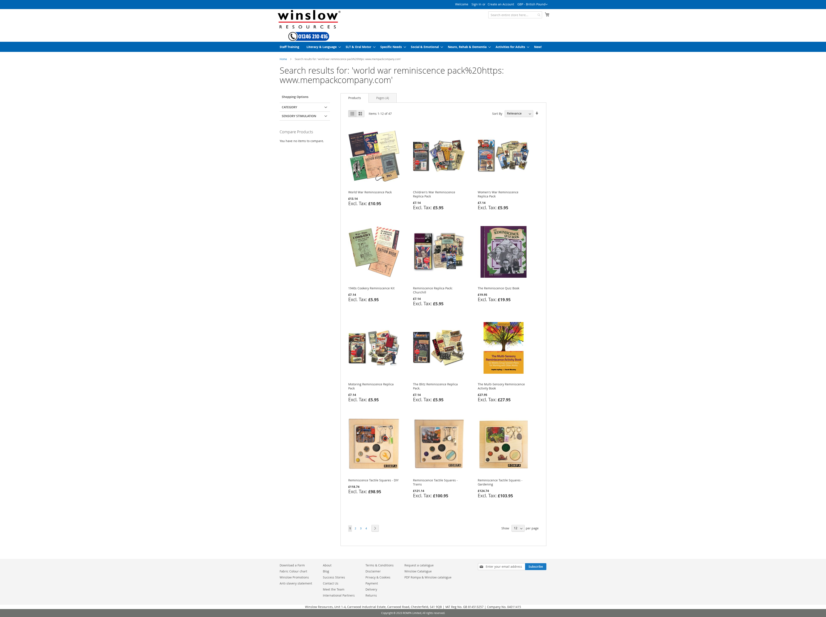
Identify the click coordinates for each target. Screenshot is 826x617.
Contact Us (330, 583)
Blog (326, 571)
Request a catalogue (419, 565)
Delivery (371, 589)
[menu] (413, 47)
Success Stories (334, 577)
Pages (382, 98)
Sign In (476, 4)
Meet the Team (333, 589)
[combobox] (515, 14)
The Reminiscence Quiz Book (498, 288)
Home (283, 59)
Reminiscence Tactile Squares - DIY (373, 480)
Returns (371, 595)
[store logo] (308, 19)
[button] (532, 4)
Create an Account (501, 4)
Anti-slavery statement (296, 583)
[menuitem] (289, 47)
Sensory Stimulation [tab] (299, 116)
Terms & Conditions (379, 565)
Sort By (497, 113)
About (327, 565)
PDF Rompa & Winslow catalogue (428, 577)
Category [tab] (289, 107)
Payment (371, 583)
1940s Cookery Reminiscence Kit (371, 288)
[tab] (355, 97)
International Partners (339, 595)
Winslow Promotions (294, 577)
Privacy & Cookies (377, 577)
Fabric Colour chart (293, 571)
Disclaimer (373, 571)
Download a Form (292, 565)
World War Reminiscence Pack (370, 192)
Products (354, 98)
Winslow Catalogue (418, 571)
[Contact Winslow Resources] (309, 39)
